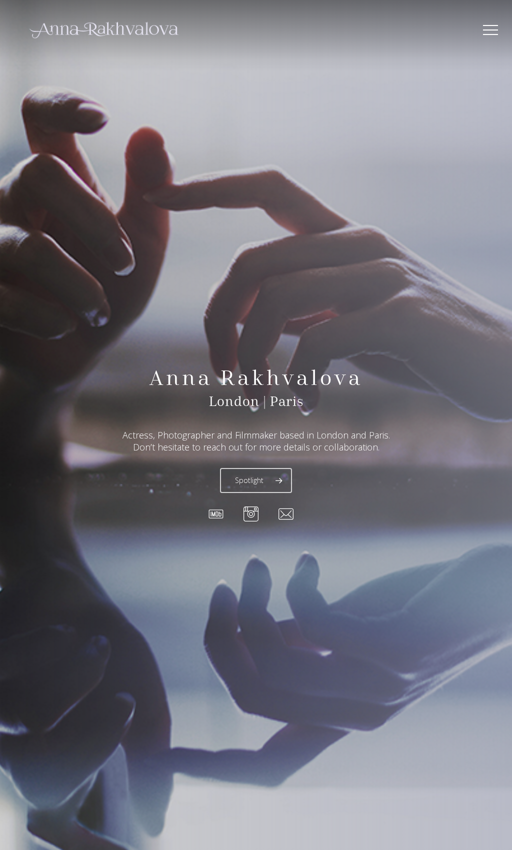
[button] (490, 30)
